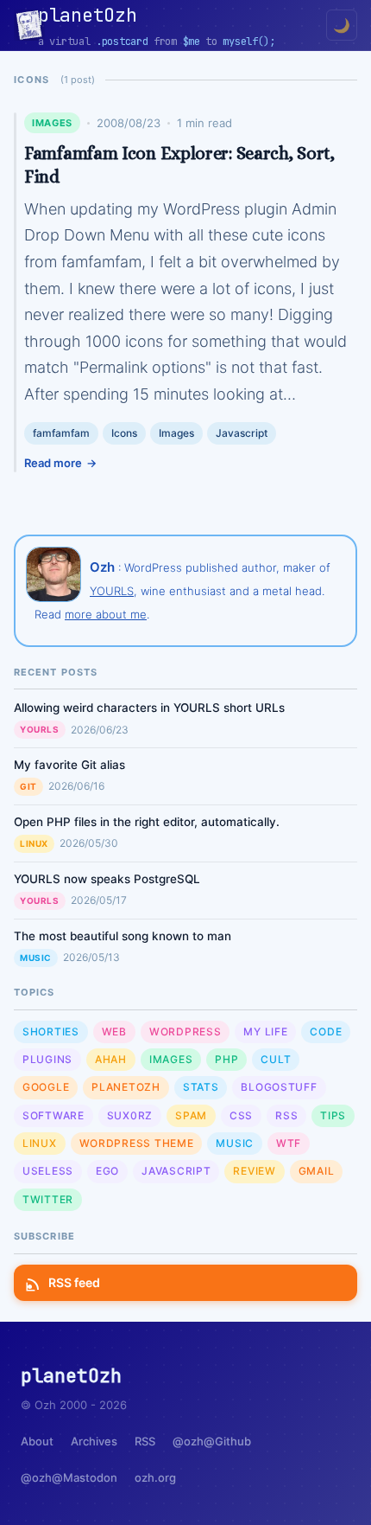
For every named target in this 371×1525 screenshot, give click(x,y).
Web (114, 1031)
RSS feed (74, 1282)
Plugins (47, 1059)
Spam (191, 1115)
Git (28, 786)
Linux (34, 843)
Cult (276, 1059)
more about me (106, 614)
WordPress (185, 1031)
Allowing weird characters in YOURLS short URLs (149, 707)
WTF (288, 1143)
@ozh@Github (212, 1441)
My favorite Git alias (69, 765)
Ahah (111, 1059)
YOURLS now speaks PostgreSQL (107, 879)
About (37, 1441)
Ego (107, 1170)
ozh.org (155, 1477)
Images (52, 123)
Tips (333, 1115)
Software (53, 1115)
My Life (265, 1031)
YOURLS (112, 591)
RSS (286, 1115)
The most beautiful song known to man (122, 936)
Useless (47, 1170)
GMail (317, 1170)
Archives (94, 1441)
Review (254, 1170)
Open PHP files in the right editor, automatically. (147, 822)
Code (326, 1031)
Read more (53, 463)
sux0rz (130, 1115)
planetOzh (125, 1086)
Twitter (47, 1199)
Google (45, 1086)
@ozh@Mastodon (69, 1477)
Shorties (50, 1031)
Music (36, 957)
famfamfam (61, 432)
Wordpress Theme (136, 1143)
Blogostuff (279, 1086)
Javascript (241, 432)
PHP (226, 1059)
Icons (124, 432)
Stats (201, 1086)
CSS (241, 1115)
